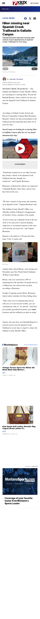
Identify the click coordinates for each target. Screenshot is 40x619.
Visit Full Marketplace (31, 344)
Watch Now (34, 3)
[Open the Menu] (3, 3)
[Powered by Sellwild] (35, 466)
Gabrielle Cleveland (16, 79)
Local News (8, 18)
